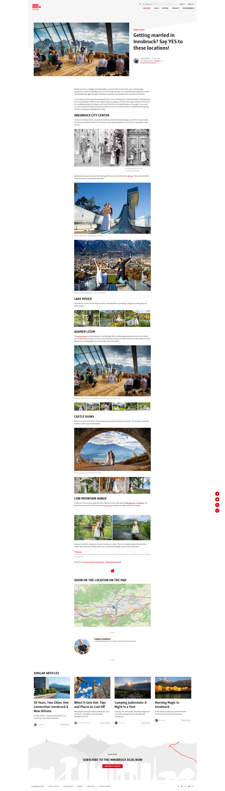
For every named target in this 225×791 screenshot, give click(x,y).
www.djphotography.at (113, 562)
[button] (113, 607)
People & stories (139, 30)
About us (190, 4)
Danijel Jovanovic (145, 58)
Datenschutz (68, 786)
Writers (165, 8)
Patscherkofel (130, 503)
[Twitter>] (182, 786)
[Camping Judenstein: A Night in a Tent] (133, 688)
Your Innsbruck (188, 8)
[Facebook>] (178, 786)
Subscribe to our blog (113, 766)
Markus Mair (121, 723)
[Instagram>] (185, 786)
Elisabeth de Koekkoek (84, 723)
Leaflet (149, 626)
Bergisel (130, 176)
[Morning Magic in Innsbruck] (173, 688)
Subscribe (146, 8)
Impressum (91, 786)
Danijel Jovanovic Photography (93, 562)
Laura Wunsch (41, 724)
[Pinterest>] (193, 786)
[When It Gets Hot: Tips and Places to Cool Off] (92, 688)
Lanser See (108, 505)
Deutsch (157, 61)
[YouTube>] (189, 786)
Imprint (80, 786)
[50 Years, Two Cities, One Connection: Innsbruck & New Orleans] (52, 688)
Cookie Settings (105, 786)
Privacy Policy (53, 786)
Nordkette (140, 503)
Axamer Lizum (82, 336)
